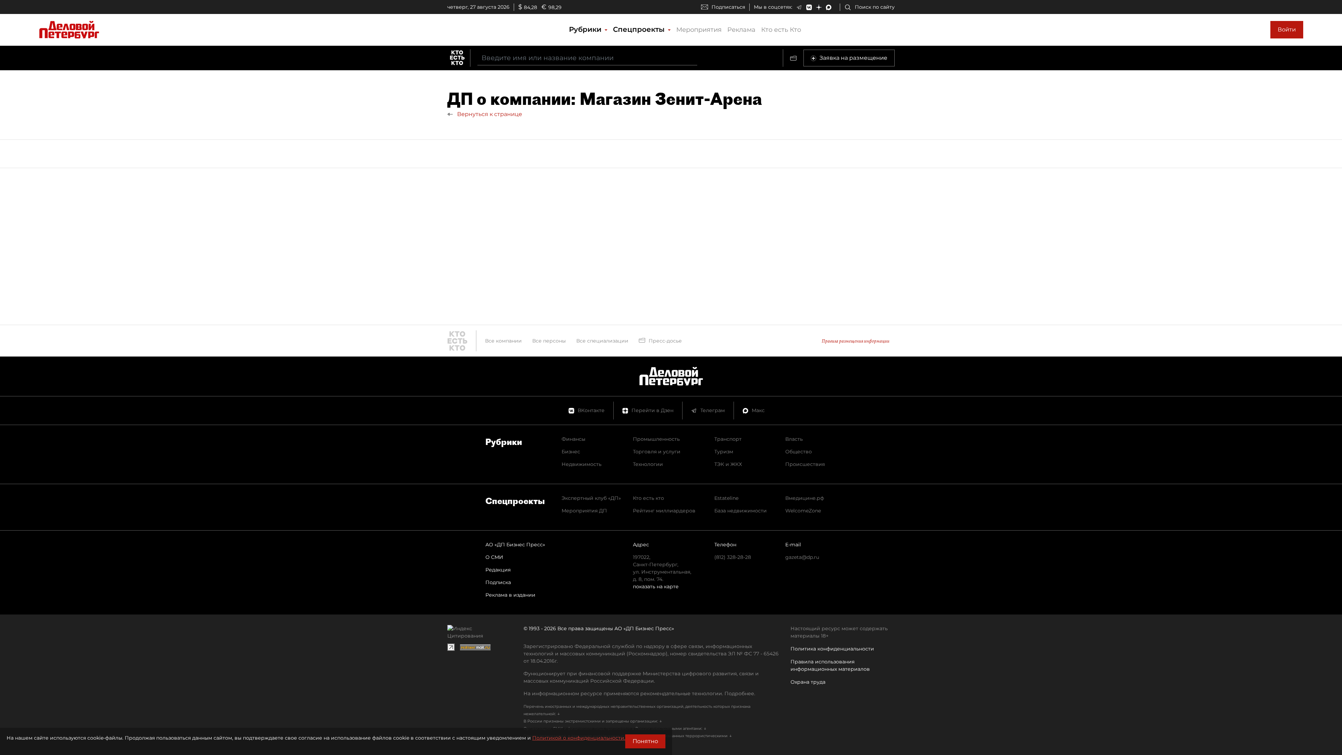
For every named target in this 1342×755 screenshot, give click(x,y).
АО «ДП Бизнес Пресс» (515, 544)
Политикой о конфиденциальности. (578, 738)
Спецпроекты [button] (640, 29)
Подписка (498, 582)
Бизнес (571, 451)
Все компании (503, 341)
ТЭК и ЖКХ (728, 464)
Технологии (648, 464)
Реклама (741, 30)
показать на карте (656, 586)
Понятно (645, 741)
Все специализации (602, 341)
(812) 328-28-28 (732, 557)
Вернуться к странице (489, 114)
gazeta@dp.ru (802, 557)
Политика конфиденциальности (832, 649)
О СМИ (494, 557)
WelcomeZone (803, 511)
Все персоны (549, 341)
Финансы (573, 439)
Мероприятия (699, 30)
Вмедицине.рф (804, 498)
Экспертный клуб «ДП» (591, 498)
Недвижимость (581, 464)
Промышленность (656, 439)
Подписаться (728, 7)
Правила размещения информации (855, 341)
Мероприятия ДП (584, 511)
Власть (794, 439)
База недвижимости (740, 511)
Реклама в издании (510, 595)
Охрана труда (808, 682)
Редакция (498, 570)
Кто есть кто (648, 498)
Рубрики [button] (586, 29)
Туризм (723, 451)
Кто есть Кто (781, 30)
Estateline (726, 498)
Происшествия (805, 464)
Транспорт (728, 439)
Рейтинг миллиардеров (664, 511)
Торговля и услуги (656, 451)
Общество (798, 451)
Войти (1287, 29)
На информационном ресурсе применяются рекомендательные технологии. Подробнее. (639, 693)
